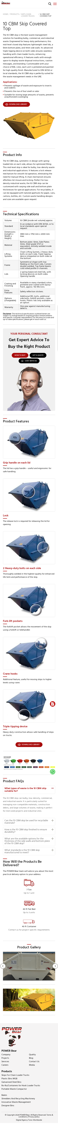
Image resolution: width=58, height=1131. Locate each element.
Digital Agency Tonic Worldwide (29, 1120)
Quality (32, 1054)
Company (5, 1054)
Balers (4, 1095)
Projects (5, 1058)
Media (32, 1065)
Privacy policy (34, 1117)
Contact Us (34, 1061)
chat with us (31, 361)
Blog (31, 1058)
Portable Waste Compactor (14, 1089)
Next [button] (55, 966)
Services (5, 1061)
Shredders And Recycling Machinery (18, 1099)
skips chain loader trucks (28, 15)
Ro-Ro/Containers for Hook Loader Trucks (20, 1085)
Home (5, 14)
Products (14, 14)
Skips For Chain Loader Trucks (15, 1075)
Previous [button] (3, 966)
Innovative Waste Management (16, 1102)
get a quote (38, 355)
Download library (18, 104)
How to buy (20, 355)
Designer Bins (7, 1105)
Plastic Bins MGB (9, 1078)
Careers (4, 1065)
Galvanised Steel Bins (11, 1082)
